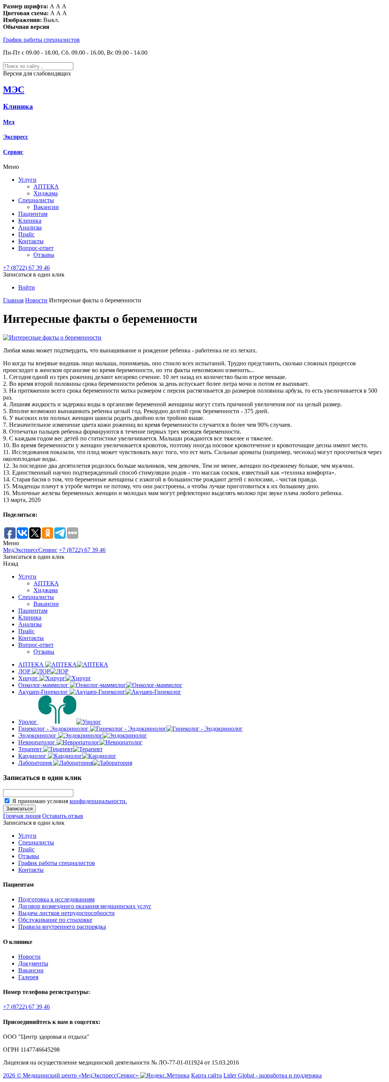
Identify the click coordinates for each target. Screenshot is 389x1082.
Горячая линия (22, 816)
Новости (36, 300)
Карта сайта (206, 1075)
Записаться (19, 809)
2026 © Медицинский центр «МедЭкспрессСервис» (71, 1075)
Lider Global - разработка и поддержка (272, 1075)
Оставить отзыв (62, 816)
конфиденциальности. (98, 801)
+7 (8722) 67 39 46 (26, 267)
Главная (13, 300)
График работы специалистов (41, 39)
